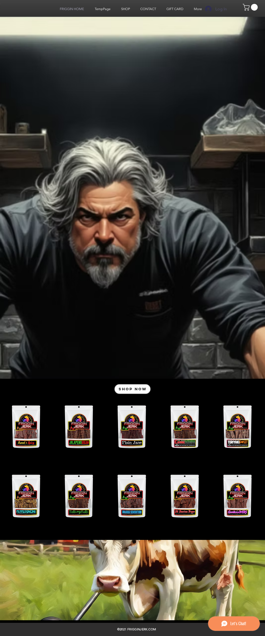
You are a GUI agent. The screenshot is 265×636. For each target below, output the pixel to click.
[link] (251, 7)
